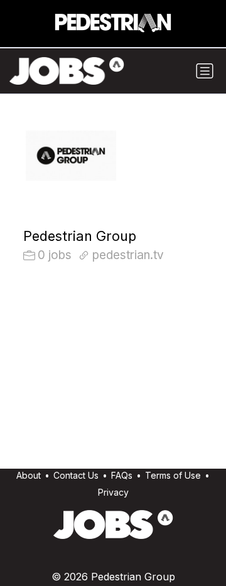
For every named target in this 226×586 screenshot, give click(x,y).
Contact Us (76, 475)
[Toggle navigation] (205, 71)
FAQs (121, 475)
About (28, 475)
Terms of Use (173, 475)
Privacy (113, 492)
